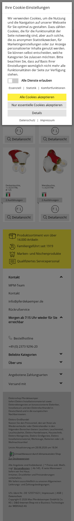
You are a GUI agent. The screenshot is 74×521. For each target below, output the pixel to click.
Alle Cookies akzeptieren (37, 97)
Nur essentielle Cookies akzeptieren (37, 105)
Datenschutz (27, 120)
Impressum (47, 120)
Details (37, 113)
